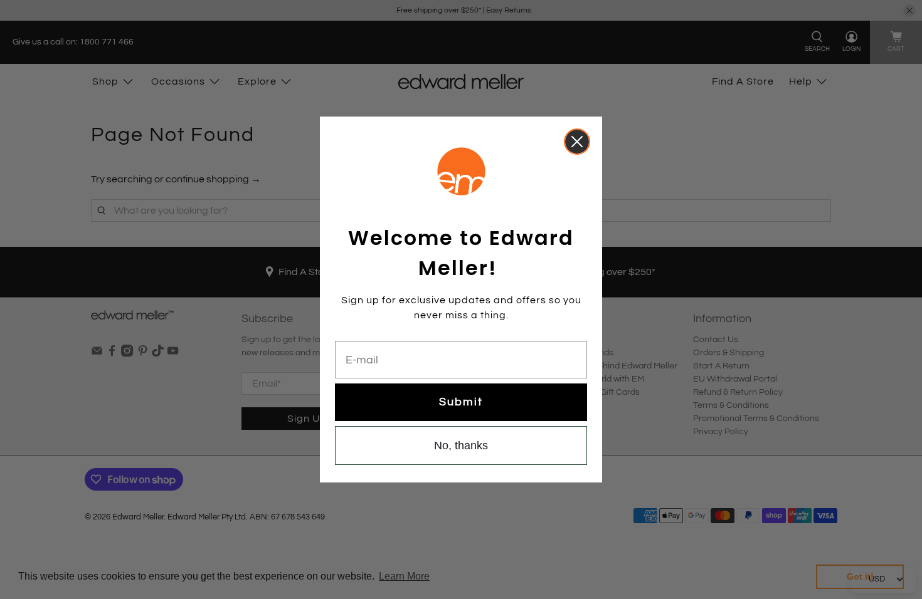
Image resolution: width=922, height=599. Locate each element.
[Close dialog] (577, 141)
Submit (461, 402)
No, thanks (461, 445)
